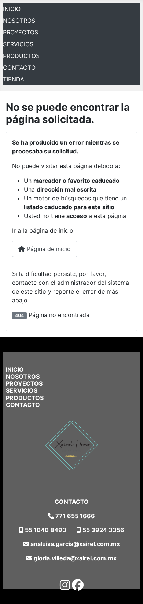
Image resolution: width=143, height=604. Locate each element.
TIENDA (13, 79)
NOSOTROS (19, 20)
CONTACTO (19, 67)
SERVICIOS (18, 44)
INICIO (12, 8)
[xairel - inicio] (71, 445)
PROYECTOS (20, 32)
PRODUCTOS (21, 55)
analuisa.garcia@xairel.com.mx (74, 543)
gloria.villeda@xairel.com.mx (74, 558)
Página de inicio (48, 248)
